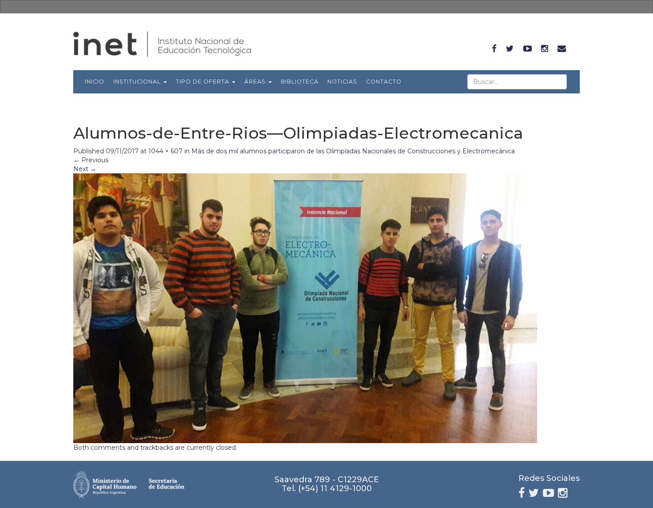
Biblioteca (300, 81)
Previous (90, 160)
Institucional (138, 81)
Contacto (384, 81)
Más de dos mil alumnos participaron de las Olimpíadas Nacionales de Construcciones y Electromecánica (353, 151)
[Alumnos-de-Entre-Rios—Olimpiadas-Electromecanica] (305, 308)
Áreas (255, 81)
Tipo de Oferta (203, 81)
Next (84, 169)
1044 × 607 (165, 151)
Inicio (94, 81)
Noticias (342, 81)
